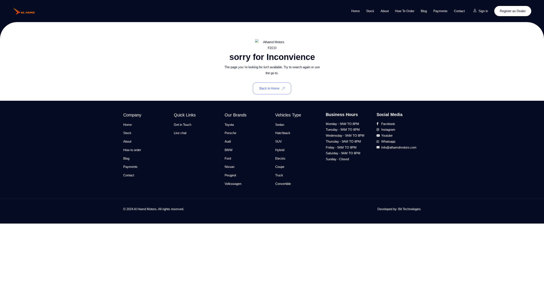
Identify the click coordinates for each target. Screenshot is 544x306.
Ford (228, 158)
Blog (424, 11)
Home (355, 11)
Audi (228, 141)
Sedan (279, 124)
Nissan (229, 167)
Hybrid (279, 150)
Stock (370, 11)
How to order (404, 11)
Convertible (283, 184)
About (385, 11)
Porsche (230, 133)
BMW (228, 150)
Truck (279, 175)
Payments (440, 11)
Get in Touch (182, 124)
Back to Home (269, 88)
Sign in (483, 11)
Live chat (180, 133)
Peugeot (230, 175)
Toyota (229, 124)
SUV (278, 141)
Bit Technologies (409, 209)
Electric (280, 158)
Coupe (279, 167)
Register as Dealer (513, 11)
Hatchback (282, 133)
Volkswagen (233, 184)
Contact (459, 11)
